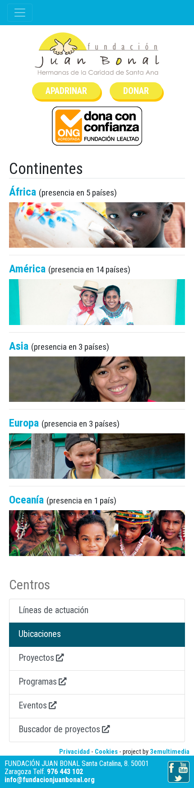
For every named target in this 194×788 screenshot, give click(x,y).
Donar (136, 90)
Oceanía (26, 500)
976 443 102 (65, 771)
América (27, 269)
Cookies (106, 752)
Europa (24, 423)
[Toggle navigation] (19, 13)
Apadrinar (66, 90)
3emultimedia (169, 752)
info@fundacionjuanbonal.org (50, 779)
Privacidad (74, 752)
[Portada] (97, 53)
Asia (18, 346)
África (22, 192)
